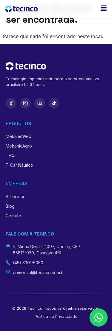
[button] (103, 9)
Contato (13, 215)
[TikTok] (54, 103)
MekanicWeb (18, 136)
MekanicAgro (19, 145)
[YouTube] (39, 103)
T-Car (11, 155)
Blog (10, 206)
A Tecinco (16, 196)
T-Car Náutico (19, 165)
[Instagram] (25, 103)
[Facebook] (11, 103)
